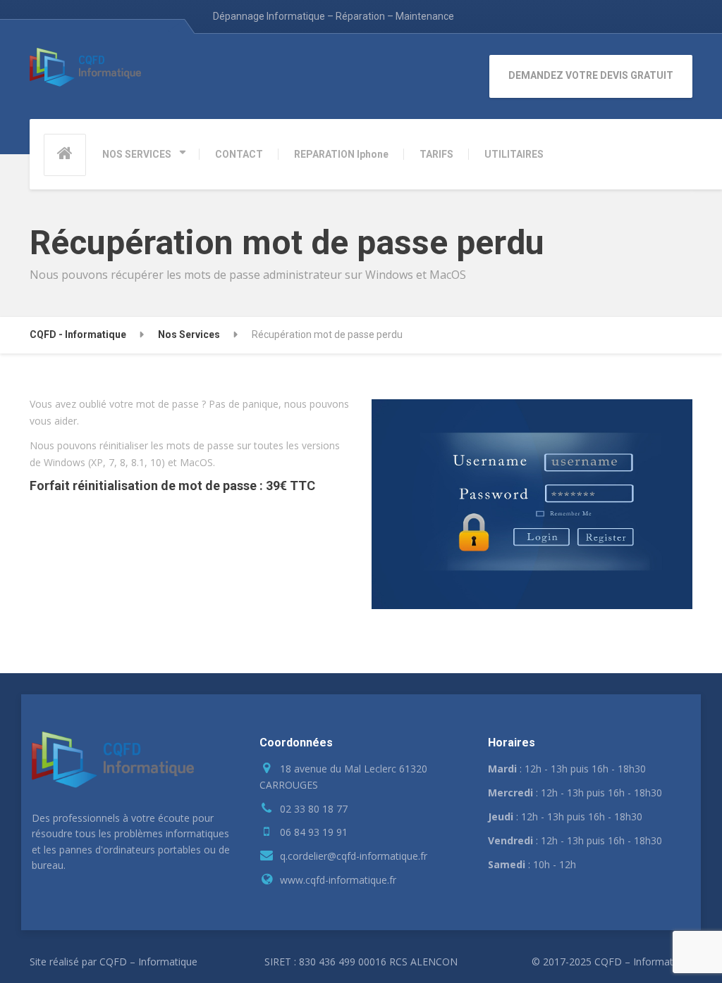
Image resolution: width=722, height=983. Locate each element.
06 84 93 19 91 (314, 832)
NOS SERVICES (136, 154)
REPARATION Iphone (341, 154)
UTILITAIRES (514, 154)
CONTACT (239, 154)
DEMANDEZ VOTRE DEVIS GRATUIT (590, 75)
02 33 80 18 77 (314, 808)
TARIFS (436, 154)
